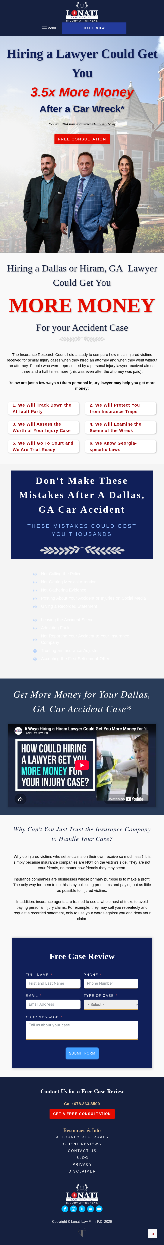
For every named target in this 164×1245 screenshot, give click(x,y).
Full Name (37, 975)
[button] (94, 28)
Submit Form (82, 1053)
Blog (82, 1157)
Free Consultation (82, 139)
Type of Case (99, 995)
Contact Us (82, 1151)
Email (32, 995)
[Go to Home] (82, 12)
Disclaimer (82, 1171)
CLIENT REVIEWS (82, 1144)
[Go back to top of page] (152, 1233)
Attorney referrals (82, 1137)
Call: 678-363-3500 (82, 1104)
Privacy (82, 1164)
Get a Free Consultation (82, 1114)
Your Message (42, 1017)
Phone (91, 975)
